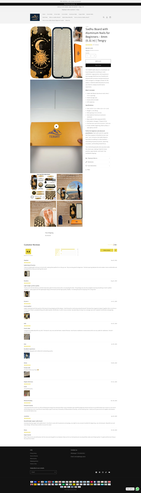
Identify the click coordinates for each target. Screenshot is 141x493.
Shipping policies (34, 461)
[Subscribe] (54, 472)
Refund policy (33, 458)
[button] (103, 17)
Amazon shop (33, 463)
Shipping (87, 50)
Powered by (110, 244)
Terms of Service (34, 456)
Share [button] (88, 169)
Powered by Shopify (73, 489)
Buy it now (98, 65)
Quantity (87, 53)
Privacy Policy (33, 453)
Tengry (68, 489)
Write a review (107, 250)
